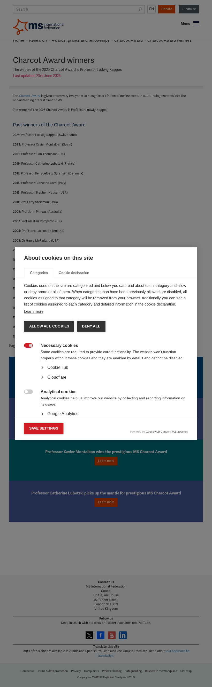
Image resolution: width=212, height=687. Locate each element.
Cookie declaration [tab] (74, 273)
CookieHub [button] (57, 367)
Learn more (33, 311)
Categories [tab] (39, 273)
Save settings (43, 428)
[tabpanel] (106, 382)
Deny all (91, 326)
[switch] (25, 346)
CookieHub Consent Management (167, 431)
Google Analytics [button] (62, 413)
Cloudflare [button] (56, 377)
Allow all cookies (49, 326)
